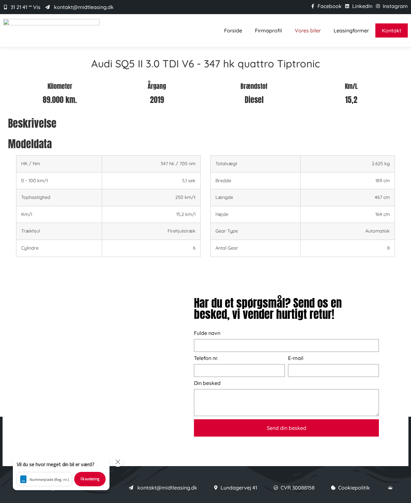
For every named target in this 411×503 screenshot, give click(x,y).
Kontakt (391, 30)
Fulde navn (207, 333)
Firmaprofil (268, 30)
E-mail (295, 358)
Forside (233, 30)
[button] (61, 473)
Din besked (207, 383)
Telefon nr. (206, 358)
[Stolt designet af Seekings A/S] (390, 487)
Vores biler (308, 30)
